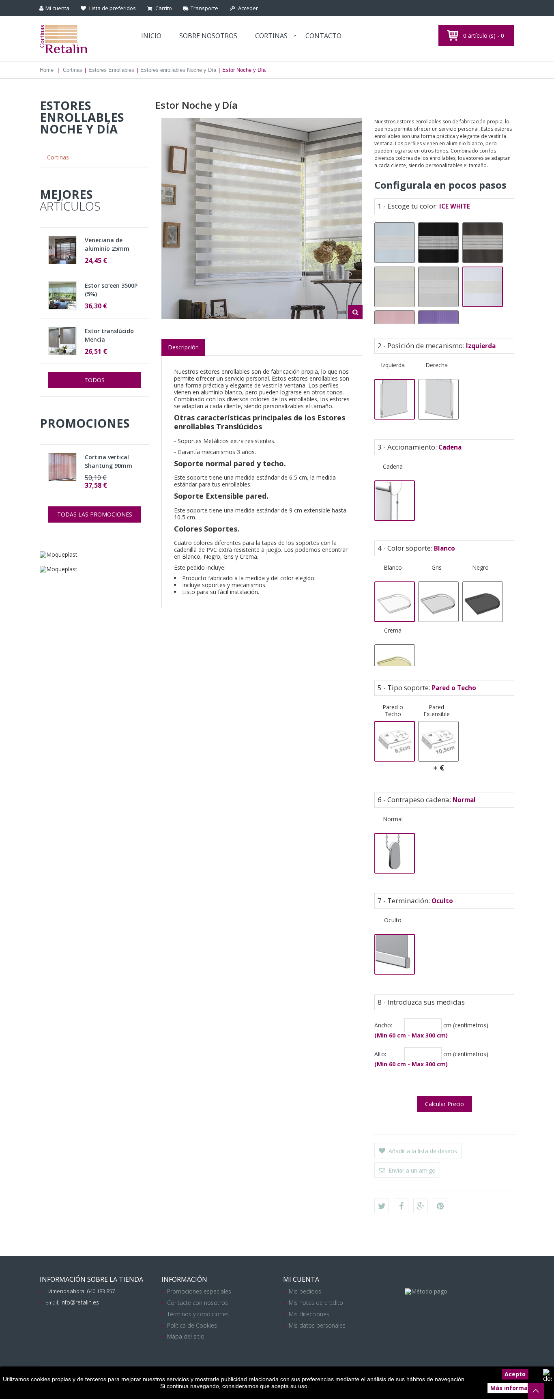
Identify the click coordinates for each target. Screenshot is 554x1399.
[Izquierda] (394, 399)
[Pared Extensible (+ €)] (438, 741)
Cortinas (271, 35)
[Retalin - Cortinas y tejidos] (83, 39)
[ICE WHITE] (482, 287)
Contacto (323, 35)
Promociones (85, 423)
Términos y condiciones (198, 1314)
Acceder (247, 8)
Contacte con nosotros (197, 1302)
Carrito (163, 8)
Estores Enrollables (111, 70)
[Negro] (482, 601)
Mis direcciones (309, 1314)
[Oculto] (394, 954)
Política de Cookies (192, 1325)
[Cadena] (394, 500)
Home (47, 70)
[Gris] (438, 601)
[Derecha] (438, 399)
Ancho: (383, 1025)
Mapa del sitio (185, 1336)
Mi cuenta (301, 1279)
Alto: (380, 1054)
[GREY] (438, 287)
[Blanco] (394, 601)
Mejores (70, 200)
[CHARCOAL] (438, 242)
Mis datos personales (317, 1325)
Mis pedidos (305, 1291)
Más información (515, 1388)
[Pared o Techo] (394, 741)
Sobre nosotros (208, 35)
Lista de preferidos (112, 8)
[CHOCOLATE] (482, 242)
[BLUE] (394, 242)
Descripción (183, 347)
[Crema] (394, 664)
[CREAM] (394, 287)
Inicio (151, 35)
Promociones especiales (199, 1291)
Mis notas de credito (316, 1302)
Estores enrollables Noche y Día (178, 70)
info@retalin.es (79, 1302)
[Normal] (394, 853)
